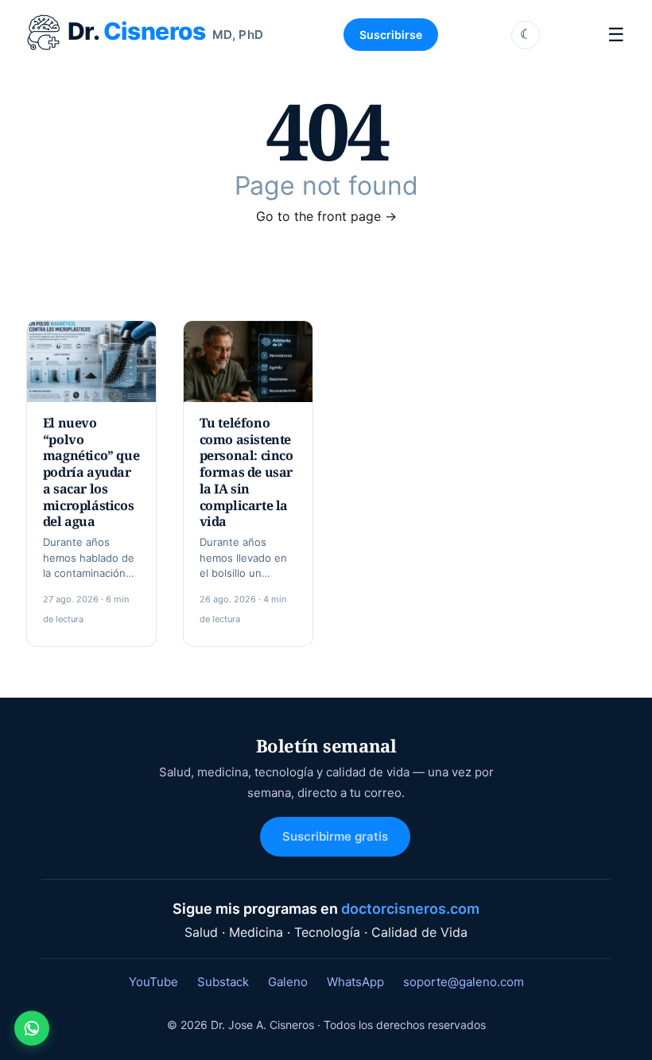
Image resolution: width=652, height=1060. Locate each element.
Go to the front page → (326, 216)
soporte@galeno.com (463, 981)
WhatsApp (355, 981)
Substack (223, 981)
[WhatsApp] (31, 1028)
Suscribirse (390, 34)
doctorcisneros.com (410, 908)
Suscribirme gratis (335, 836)
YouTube (153, 981)
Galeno (288, 981)
